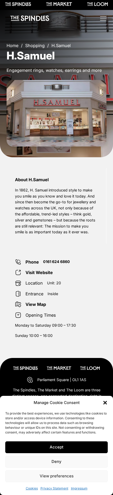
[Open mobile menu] (103, 18)
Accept (56, 447)
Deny (56, 461)
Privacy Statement (54, 488)
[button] (105, 402)
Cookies (32, 488)
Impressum (79, 488)
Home (12, 45)
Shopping (35, 45)
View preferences (57, 475)
